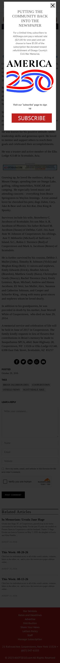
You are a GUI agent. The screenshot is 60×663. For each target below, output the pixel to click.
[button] (52, 5)
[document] (30, 331)
